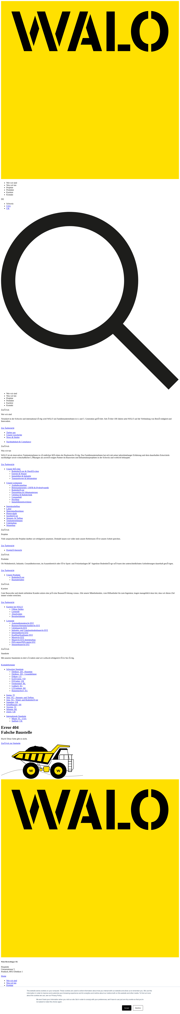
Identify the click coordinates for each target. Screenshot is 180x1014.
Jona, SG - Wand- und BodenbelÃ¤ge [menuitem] (22, 700)
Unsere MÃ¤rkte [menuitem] (13, 469)
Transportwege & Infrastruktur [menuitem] (24, 478)
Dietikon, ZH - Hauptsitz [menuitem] (22, 672)
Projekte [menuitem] (9, 985)
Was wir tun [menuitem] (11, 983)
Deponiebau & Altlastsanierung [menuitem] (25, 492)
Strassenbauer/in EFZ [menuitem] (21, 644)
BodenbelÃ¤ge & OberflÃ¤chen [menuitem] (25, 471)
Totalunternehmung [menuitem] (14, 520)
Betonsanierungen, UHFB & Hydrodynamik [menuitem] (30, 487)
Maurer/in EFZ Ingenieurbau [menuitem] (24, 640)
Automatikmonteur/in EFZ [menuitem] (23, 623)
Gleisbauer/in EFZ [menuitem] (19, 628)
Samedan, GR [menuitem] (12, 702)
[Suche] (90, 389)
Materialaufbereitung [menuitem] (15, 511)
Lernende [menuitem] (16, 611)
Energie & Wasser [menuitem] (19, 474)
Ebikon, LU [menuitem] (17, 676)
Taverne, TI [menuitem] (11, 707)
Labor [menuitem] (8, 509)
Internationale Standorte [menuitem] (16, 716)
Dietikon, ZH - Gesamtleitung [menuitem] (24, 674)
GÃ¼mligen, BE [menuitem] (19, 688)
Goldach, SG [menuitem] (17, 686)
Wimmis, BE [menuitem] (11, 709)
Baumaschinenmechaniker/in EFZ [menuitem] (26, 625)
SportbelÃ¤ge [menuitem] (12, 516)
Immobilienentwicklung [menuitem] (21, 502)
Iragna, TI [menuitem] (10, 695)
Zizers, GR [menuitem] (11, 712)
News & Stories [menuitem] (13, 437)
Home (3, 976)
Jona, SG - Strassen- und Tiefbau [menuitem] (20, 697)
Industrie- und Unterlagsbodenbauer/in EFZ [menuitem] (30, 630)
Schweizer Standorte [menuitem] (14, 669)
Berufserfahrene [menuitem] (18, 616)
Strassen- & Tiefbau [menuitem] (14, 518)
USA (8, 206)
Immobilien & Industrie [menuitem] (21, 476)
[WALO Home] (90, 178)
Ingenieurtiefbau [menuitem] (13, 506)
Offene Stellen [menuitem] (18, 609)
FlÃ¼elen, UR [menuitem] (18, 681)
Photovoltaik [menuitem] (11, 513)
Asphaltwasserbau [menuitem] (19, 485)
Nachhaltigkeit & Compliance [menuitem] (18, 442)
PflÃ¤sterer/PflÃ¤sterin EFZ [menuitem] (23, 642)
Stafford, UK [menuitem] (17, 721)
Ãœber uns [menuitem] (11, 432)
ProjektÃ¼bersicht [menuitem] (14, 550)
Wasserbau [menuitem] (10, 525)
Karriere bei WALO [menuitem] (14, 607)
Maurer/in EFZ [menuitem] (18, 637)
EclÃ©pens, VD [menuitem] (19, 679)
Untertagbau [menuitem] (11, 523)
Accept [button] (126, 1008)
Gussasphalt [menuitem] (17, 497)
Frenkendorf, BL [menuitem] (19, 683)
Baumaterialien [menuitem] (18, 580)
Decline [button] (138, 1008)
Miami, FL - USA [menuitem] (19, 718)
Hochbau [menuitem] (15, 499)
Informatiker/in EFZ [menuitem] (20, 633)
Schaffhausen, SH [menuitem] (13, 705)
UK (7, 208)
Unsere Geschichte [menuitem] (14, 435)
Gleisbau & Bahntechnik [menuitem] (22, 495)
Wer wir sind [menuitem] (11, 980)
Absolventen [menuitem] (17, 614)
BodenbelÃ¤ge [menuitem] (18, 490)
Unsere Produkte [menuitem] (13, 575)
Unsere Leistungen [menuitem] (14, 483)
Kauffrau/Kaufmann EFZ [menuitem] (22, 635)
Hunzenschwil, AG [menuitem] (20, 691)
